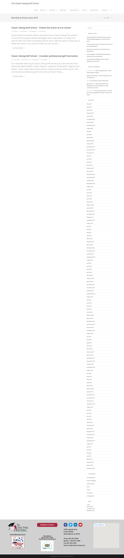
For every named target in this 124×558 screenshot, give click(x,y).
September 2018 (91, 183)
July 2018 (89, 189)
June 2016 (89, 266)
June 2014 (89, 339)
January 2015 (90, 318)
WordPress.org (90, 510)
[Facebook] (65, 525)
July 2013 (89, 373)
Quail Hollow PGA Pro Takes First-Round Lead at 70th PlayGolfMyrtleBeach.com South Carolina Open (99, 39)
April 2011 (89, 456)
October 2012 (90, 401)
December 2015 (91, 284)
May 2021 (89, 104)
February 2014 (90, 352)
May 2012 (89, 416)
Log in (88, 504)
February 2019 (90, 168)
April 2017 (89, 235)
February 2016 (90, 278)
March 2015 (90, 312)
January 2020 (90, 143)
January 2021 (90, 116)
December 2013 (91, 358)
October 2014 (90, 327)
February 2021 (90, 113)
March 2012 (90, 422)
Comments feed (91, 508)
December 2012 (91, 395)
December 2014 (91, 321)
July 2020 (89, 131)
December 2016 (91, 248)
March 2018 (90, 202)
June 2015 (89, 303)
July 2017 (89, 226)
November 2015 (91, 287)
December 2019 (91, 147)
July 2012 (89, 410)
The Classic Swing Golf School (25, 3)
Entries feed (90, 506)
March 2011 (90, 459)
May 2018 (89, 196)
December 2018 (91, 174)
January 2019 (90, 171)
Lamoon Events (91, 483)
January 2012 (90, 428)
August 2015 (90, 297)
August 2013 (90, 370)
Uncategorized (33, 31)
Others (88, 490)
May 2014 (89, 343)
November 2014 (91, 324)
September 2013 (91, 367)
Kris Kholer (15, 31)
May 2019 (89, 162)
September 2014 (91, 330)
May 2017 (89, 232)
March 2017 (90, 238)
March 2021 (90, 110)
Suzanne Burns (16, 59)
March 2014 (90, 349)
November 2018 (91, 177)
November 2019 (91, 150)
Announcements (91, 477)
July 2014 (89, 336)
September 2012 (91, 404)
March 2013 (90, 385)
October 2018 (90, 180)
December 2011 (91, 431)
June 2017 (89, 229)
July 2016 (89, 263)
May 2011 (89, 453)
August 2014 (90, 333)
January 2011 (90, 465)
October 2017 (90, 217)
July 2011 (89, 447)
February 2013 (90, 388)
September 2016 (91, 257)
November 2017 (91, 214)
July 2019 (89, 156)
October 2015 (90, 290)
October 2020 (90, 122)
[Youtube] (80, 525)
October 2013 (90, 364)
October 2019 (90, 153)
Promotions (90, 493)
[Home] (104, 18)
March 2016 (90, 275)
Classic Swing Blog (91, 480)
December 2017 (91, 211)
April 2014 (89, 346)
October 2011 (90, 437)
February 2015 (90, 315)
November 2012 (91, 398)
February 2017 (90, 241)
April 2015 (89, 309)
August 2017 (90, 223)
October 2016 (90, 254)
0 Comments (42, 31)
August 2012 (90, 407)
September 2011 (91, 440)
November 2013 (91, 361)
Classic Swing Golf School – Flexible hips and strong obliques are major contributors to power (98, 85)
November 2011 (91, 434)
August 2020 (90, 128)
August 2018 (90, 186)
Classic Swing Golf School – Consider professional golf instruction (44, 56)
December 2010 (91, 468)
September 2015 (91, 293)
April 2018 (89, 199)
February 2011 (90, 462)
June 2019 (89, 159)
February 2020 (90, 140)
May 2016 (89, 269)
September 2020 (91, 125)
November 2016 (91, 251)
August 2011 (90, 444)
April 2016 (89, 272)
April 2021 (89, 107)
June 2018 (89, 193)
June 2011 (89, 450)
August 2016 (90, 260)
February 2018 (90, 205)
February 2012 (90, 425)
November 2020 (91, 119)
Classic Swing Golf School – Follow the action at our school (41, 27)
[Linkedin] (75, 525)
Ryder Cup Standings (92, 75)
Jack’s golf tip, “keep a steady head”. (100, 80)
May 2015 (89, 306)
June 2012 (89, 413)
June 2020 (89, 134)
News (88, 486)
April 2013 (89, 382)
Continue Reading (18, 48)
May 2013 (89, 379)
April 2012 (89, 419)
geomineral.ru (90, 83)
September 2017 (91, 220)
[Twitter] (70, 525)
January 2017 (90, 245)
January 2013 (90, 392)
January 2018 (90, 208)
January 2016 (90, 281)
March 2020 (90, 137)
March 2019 (90, 165)
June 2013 (89, 376)
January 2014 (90, 355)
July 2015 (89, 300)
